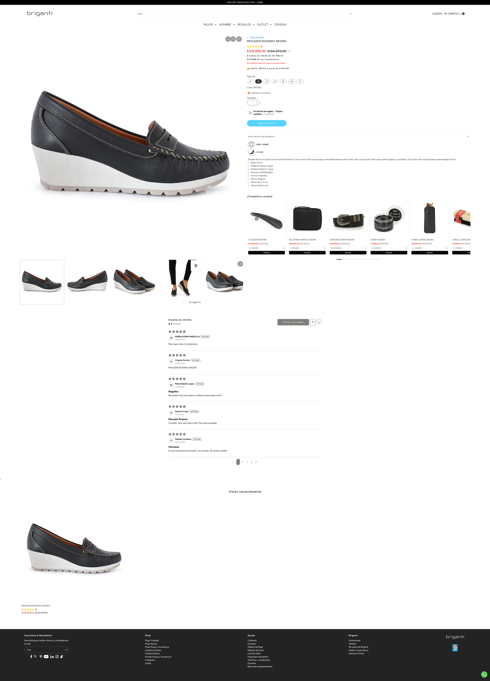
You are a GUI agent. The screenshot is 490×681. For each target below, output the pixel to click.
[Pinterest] (41, 657)
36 (258, 81)
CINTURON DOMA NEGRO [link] (342, 239)
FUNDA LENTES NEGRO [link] (422, 239)
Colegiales (150, 660)
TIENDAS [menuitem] (280, 24)
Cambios (252, 643)
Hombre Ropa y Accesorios (158, 656)
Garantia (252, 663)
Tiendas (352, 643)
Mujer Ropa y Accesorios (157, 647)
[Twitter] (36, 657)
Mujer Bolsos (151, 643)
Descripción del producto (261, 136)
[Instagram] (57, 657)
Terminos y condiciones (259, 660)
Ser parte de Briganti (358, 647)
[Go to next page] (257, 462)
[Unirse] (66, 650)
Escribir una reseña (293, 322)
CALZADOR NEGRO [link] (257, 239)
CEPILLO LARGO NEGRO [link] (463, 239)
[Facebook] (31, 657)
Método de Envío (256, 650)
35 (250, 81)
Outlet (148, 663)
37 (267, 81)
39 (283, 81)
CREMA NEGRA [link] (378, 239)
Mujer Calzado (152, 640)
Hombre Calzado (153, 650)
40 (291, 81)
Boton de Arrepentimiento (260, 666)
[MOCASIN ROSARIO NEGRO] (75, 550)
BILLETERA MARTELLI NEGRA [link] (302, 239)
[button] (253, 46)
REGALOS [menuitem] (244, 24)
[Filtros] (312, 322)
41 (300, 81)
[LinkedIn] (52, 657)
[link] (266, 218)
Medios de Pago (255, 647)
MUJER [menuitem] (208, 24)
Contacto (252, 640)
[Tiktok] (61, 657)
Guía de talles (254, 653)
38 (275, 81)
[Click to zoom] (239, 39)
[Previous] (228, 39)
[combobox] (245, 13)
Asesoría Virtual (356, 653)
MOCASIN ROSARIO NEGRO (36, 605)
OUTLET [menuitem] (262, 24)
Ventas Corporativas (358, 650)
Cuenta (437, 13)
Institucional (354, 640)
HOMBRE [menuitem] (225, 24)
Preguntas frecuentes (258, 656)
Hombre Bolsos (152, 653)
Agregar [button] (266, 252)
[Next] (233, 39)
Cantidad (251, 98)
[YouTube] (46, 657)
